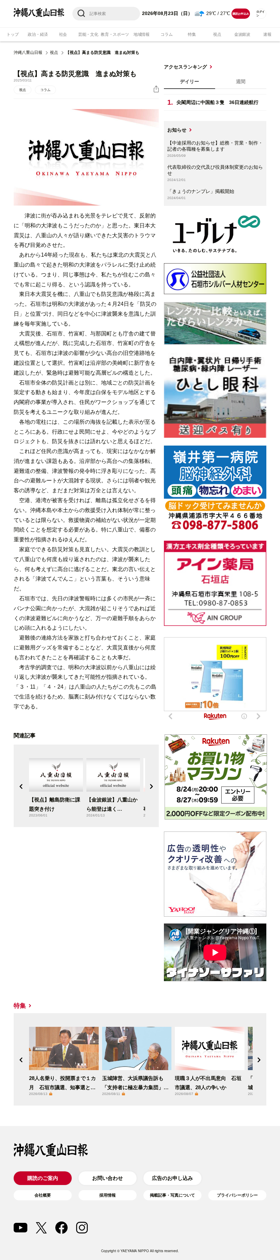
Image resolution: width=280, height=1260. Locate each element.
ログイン (260, 13)
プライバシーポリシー (237, 1195)
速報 (267, 34)
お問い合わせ (107, 1178)
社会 (63, 34)
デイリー (189, 81)
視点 (217, 34)
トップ (12, 34)
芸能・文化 (88, 34)
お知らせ (176, 130)
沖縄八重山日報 (28, 52)
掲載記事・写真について (172, 1195)
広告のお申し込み (172, 1178)
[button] (21, 786)
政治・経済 (38, 34)
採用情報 (107, 1195)
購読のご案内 (42, 1178)
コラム (166, 34)
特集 (192, 34)
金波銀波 (242, 34)
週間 (241, 81)
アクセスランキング (185, 67)
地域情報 (142, 34)
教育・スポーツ (115, 34)
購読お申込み (241, 13)
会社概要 (42, 1195)
